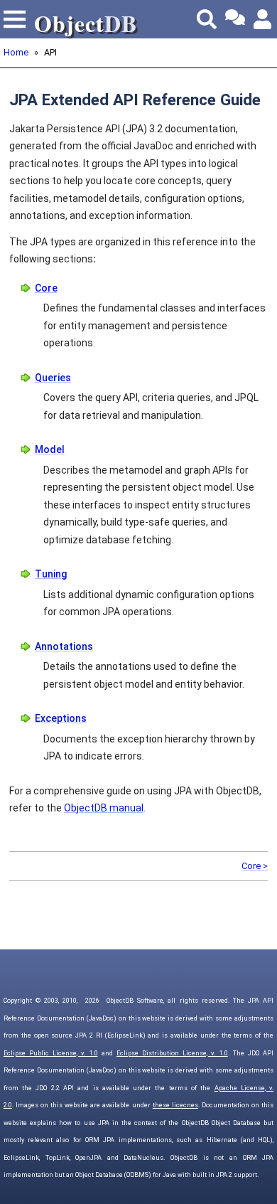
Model (50, 449)
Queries (53, 377)
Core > (254, 866)
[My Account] (263, 19)
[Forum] (235, 19)
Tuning (51, 574)
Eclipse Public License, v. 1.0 (51, 1053)
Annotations (64, 646)
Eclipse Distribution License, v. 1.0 (172, 1053)
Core (46, 288)
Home (16, 52)
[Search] (207, 19)
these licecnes (175, 1105)
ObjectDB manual (103, 808)
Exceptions (61, 718)
